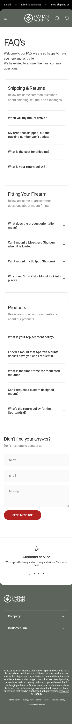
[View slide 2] (32, 577)
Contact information (35, 708)
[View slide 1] (28, 577)
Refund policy (12, 703)
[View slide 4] (42, 577)
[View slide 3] (37, 577)
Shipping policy (57, 703)
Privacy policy (26, 703)
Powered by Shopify (54, 697)
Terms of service (41, 703)
